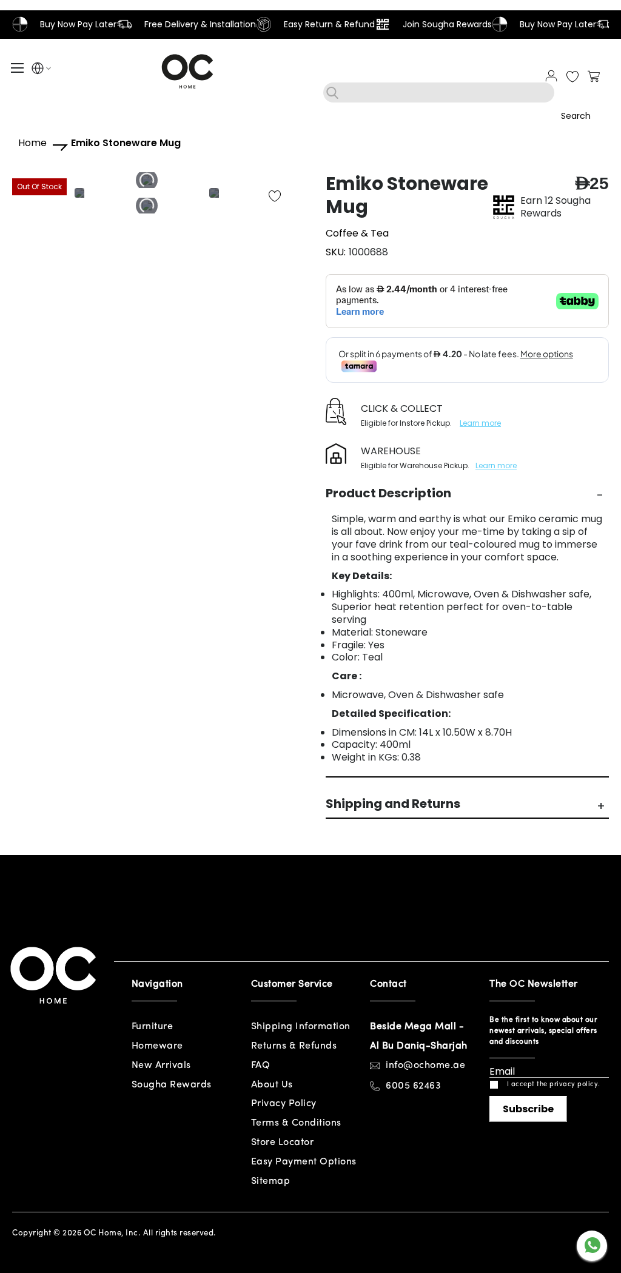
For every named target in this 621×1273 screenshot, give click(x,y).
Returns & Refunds (294, 1046)
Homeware (157, 1046)
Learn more (480, 423)
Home (32, 143)
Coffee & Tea (357, 233)
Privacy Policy (284, 1104)
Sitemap (270, 1181)
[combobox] (438, 92)
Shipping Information (301, 1027)
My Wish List (572, 77)
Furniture (152, 1027)
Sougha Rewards (172, 1085)
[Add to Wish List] (275, 196)
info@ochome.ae (425, 1065)
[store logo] (187, 71)
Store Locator (282, 1142)
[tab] (467, 493)
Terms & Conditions (296, 1123)
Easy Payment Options (304, 1162)
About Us (272, 1085)
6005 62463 (413, 1086)
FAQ (260, 1065)
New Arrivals (161, 1065)
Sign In (551, 76)
